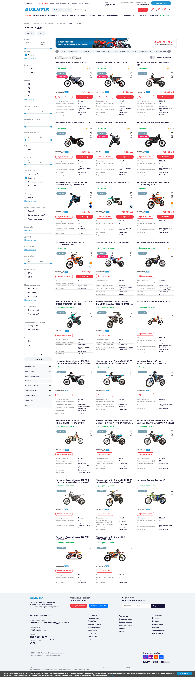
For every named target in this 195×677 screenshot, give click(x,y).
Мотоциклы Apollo (122, 51)
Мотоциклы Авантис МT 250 (166, 51)
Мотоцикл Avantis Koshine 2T (151, 480)
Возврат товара (125, 622)
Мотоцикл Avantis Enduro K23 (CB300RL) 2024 (110, 538)
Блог (57, 3)
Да (29, 341)
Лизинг (122, 631)
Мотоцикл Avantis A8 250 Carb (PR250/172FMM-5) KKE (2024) (70, 421)
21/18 (30, 277)
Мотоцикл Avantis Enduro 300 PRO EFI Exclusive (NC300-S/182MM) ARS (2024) (114, 421)
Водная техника (96, 15)
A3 (29, 92)
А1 (29, 84)
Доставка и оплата (75, 3)
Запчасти (140, 15)
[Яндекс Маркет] (156, 657)
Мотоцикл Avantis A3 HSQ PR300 (71, 62)
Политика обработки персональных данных (45, 655)
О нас (52, 3)
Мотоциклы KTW (87, 51)
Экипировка (127, 15)
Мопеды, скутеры (68, 15)
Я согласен (184, 673)
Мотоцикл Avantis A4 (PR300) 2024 (154, 302)
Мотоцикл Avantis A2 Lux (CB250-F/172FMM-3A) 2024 (153, 183)
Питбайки (81, 15)
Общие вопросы (125, 619)
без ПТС (30, 33)
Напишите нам (97, 606)
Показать (38, 359)
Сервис (122, 628)
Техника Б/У (153, 15)
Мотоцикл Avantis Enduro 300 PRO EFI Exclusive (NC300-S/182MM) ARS (114, 362)
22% (29, 149)
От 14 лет (32, 72)
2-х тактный (33, 310)
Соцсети (88, 3)
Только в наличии (164, 57)
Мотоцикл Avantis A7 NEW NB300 (153, 242)
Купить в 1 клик (64, 97)
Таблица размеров (126, 625)
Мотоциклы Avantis (69, 51)
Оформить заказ (104, 276)
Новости (63, 3)
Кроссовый (33, 174)
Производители (125, 616)
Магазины (44, 3)
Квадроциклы (38, 15)
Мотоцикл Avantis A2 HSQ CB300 (112, 62)
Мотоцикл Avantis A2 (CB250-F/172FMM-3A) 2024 (69, 243)
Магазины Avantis (38, 615)
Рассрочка (166, 15)
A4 (29, 96)
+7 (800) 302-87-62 (164, 42)
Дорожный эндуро (36, 182)
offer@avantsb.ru (142, 4)
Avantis (31, 55)
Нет (29, 345)
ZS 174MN (32, 292)
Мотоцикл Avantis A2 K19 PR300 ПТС (73, 122)
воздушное (33, 325)
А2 (29, 88)
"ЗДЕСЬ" (110, 675)
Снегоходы (92, 630)
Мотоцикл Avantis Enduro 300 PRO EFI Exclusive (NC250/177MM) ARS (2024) (114, 481)
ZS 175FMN (32, 296)
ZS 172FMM (32, 288)
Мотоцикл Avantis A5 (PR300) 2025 (112, 182)
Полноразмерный (36, 219)
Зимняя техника (112, 15)
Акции (29, 15)
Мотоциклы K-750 (104, 51)
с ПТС (41, 33)
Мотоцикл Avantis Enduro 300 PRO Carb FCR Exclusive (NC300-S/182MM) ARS (73, 362)
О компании (157, 615)
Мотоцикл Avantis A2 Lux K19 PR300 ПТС (154, 63)
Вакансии (156, 621)
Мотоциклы (52, 15)
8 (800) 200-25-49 (110, 4)
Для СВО (32, 186)
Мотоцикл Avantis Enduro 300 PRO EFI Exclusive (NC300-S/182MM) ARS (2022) (155, 421)
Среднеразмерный (36, 215)
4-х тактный (33, 314)
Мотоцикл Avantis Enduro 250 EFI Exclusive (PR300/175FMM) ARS (71, 183)
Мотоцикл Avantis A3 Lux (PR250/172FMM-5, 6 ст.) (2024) (151, 362)
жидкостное (33, 329)
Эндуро (31, 178)
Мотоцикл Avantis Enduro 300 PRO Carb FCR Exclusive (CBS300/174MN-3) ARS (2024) (114, 303)
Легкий (31, 211)
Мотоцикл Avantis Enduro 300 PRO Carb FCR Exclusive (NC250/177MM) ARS (72, 481)
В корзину (84, 97)
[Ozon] (145, 657)
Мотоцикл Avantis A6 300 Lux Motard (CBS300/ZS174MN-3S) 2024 (73, 303)
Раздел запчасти (63, 10)
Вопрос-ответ (158, 624)
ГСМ (26, 405)
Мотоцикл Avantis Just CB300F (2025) (155, 122)
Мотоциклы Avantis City (142, 51)
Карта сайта (157, 633)
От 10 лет (32, 68)
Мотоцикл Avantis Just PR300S (111, 122)
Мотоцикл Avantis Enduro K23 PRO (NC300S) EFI (72, 538)
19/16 (30, 273)
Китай (30, 197)
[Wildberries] (150, 657)
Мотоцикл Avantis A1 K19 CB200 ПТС (113, 242)
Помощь (155, 627)
